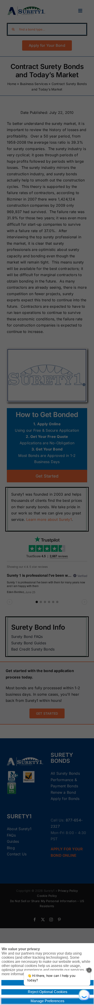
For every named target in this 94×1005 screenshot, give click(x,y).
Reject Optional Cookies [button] (47, 992)
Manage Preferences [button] (47, 1001)
